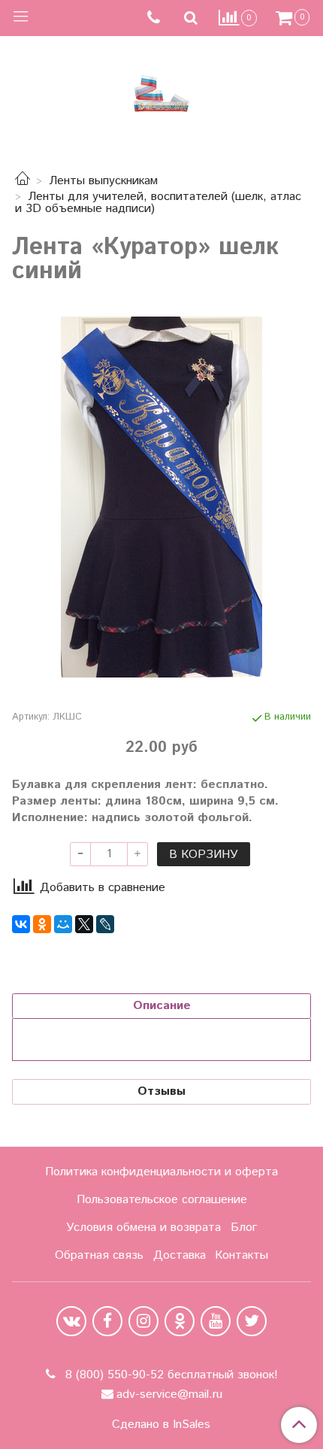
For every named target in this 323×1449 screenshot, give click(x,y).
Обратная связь (99, 1255)
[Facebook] (107, 1321)
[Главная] (22, 180)
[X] (84, 924)
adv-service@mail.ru (169, 1394)
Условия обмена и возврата (143, 1227)
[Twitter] (252, 1321)
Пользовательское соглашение (162, 1199)
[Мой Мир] (63, 924)
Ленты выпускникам (103, 180)
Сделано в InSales (161, 1425)
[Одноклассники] (42, 924)
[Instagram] (143, 1321)
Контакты (241, 1255)
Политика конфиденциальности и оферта (161, 1172)
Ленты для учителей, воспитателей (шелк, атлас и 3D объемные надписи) (158, 202)
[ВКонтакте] (21, 924)
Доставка (179, 1255)
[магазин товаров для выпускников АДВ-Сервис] (161, 90)
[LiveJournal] (105, 924)
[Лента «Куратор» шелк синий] (161, 497)
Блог (244, 1227)
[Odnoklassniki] (180, 1321)
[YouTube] (216, 1321)
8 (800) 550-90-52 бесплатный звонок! (170, 1375)
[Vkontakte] (71, 1321)
